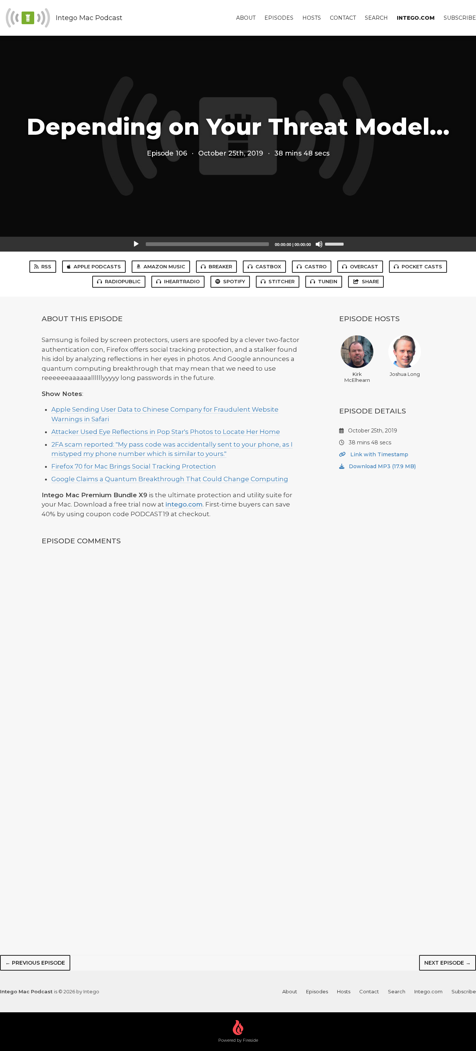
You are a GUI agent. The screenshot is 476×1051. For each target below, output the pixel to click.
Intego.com (416, 18)
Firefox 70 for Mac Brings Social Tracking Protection (133, 466)
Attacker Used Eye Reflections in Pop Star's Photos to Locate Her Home (165, 431)
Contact (343, 18)
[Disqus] (172, 651)
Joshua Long (405, 374)
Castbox (268, 266)
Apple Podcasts (97, 266)
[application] (238, 244)
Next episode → (447, 962)
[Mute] (319, 244)
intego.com (184, 504)
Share (370, 281)
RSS (46, 266)
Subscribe (460, 18)
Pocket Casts (422, 266)
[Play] (136, 244)
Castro (316, 266)
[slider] (335, 243)
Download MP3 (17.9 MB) (381, 466)
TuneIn (327, 281)
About (245, 18)
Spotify (234, 281)
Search (376, 18)
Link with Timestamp (378, 454)
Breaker (220, 266)
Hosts (311, 18)
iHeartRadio (182, 281)
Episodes (278, 18)
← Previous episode (35, 962)
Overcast (364, 266)
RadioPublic (123, 281)
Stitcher (281, 281)
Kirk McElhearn (357, 377)
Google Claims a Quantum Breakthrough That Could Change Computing (169, 479)
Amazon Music (164, 266)
